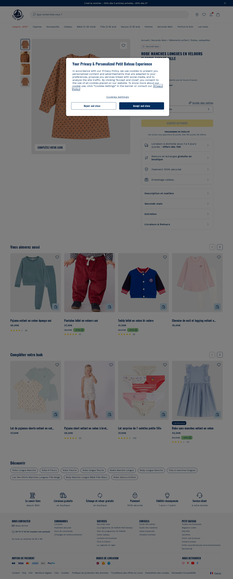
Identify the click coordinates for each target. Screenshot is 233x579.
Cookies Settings (117, 96)
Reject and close (92, 106)
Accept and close (141, 106)
